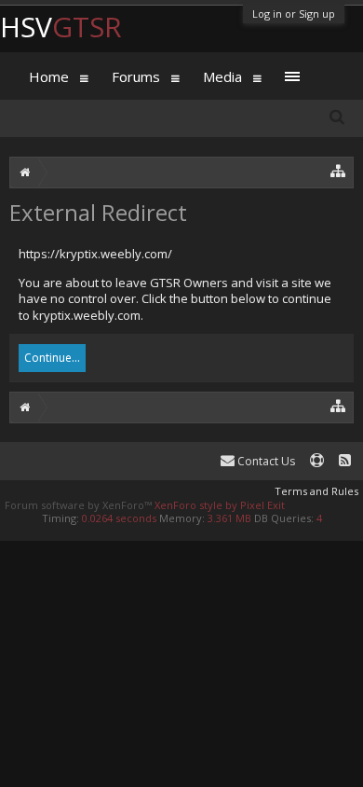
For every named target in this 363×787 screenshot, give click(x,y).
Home (49, 76)
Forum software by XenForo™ (80, 505)
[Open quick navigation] (338, 170)
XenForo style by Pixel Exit (220, 505)
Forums (136, 76)
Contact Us (265, 461)
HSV (61, 26)
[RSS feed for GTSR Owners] (344, 461)
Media (222, 76)
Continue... (52, 358)
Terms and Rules (316, 491)
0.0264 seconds (119, 518)
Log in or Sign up (293, 14)
